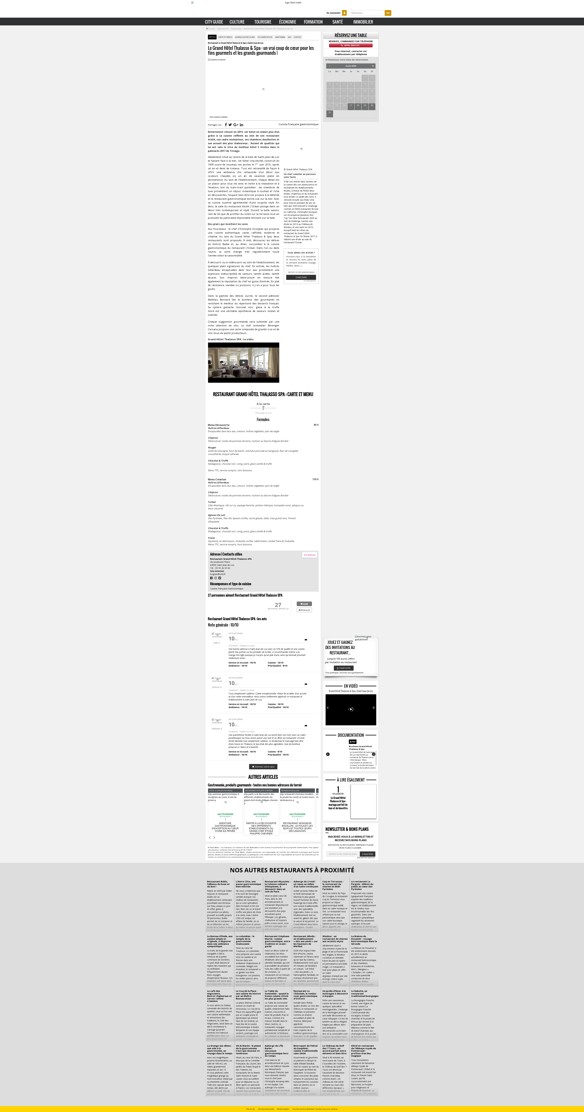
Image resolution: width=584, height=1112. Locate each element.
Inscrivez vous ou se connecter (327, 1109)
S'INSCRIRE (367, 854)
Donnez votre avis (264, 766)
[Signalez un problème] (306, 640)
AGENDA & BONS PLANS (245, 37)
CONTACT (297, 37)
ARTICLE (212, 37)
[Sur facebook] (226, 124)
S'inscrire (301, 277)
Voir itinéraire (310, 555)
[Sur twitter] (230, 124)
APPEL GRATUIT (352, 45)
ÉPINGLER (305, 610)
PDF (353, 741)
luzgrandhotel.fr (218, 574)
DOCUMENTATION (265, 37)
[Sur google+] (235, 124)
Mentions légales (283, 1109)
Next (374, 707)
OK (388, 13)
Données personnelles (266, 1109)
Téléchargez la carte (263, 413)
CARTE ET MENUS (225, 37)
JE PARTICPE (344, 668)
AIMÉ (305, 604)
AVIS (289, 37)
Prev (328, 707)
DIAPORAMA (280, 37)
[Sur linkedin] (241, 124)
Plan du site (250, 1109)
